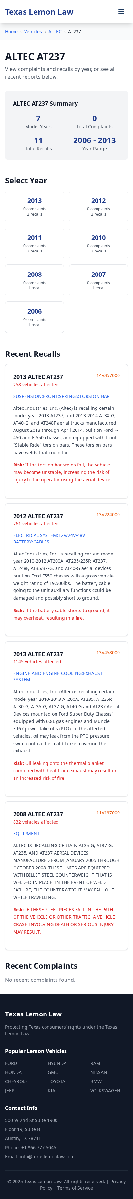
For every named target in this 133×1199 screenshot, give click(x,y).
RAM (95, 1063)
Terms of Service (75, 1188)
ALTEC (55, 31)
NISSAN (98, 1072)
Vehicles (33, 31)
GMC (53, 1072)
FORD (11, 1063)
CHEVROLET (17, 1081)
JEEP (9, 1090)
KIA (51, 1090)
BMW (96, 1081)
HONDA (13, 1072)
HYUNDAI (58, 1063)
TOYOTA (56, 1081)
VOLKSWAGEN (105, 1090)
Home (11, 31)
